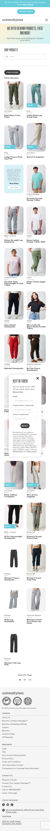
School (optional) (21, 414)
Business (6, 730)
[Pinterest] (8, 805)
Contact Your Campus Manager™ (16, 783)
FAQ (4, 752)
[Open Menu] (46, 20)
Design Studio (26, 11)
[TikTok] (12, 805)
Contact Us (7, 786)
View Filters (12, 72)
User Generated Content (12, 765)
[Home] (12, 20)
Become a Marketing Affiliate (14, 724)
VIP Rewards (7, 737)
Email (15, 396)
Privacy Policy (18, 451)
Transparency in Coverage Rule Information (20, 768)
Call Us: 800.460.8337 (11, 789)
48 (20, 680)
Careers (5, 727)
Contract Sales (8, 734)
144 (29, 680)
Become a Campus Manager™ (15, 721)
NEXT (25, 425)
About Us (6, 717)
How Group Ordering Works (14, 755)
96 (24, 680)
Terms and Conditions (11, 762)
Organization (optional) (23, 405)
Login (4, 748)
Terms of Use (32, 451)
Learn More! (28, 4)
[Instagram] (3, 805)
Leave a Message (9, 793)
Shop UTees (18, 392)
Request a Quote (9, 780)
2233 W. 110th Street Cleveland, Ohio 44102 (11, 822)
